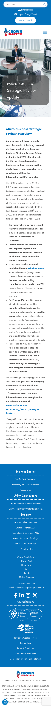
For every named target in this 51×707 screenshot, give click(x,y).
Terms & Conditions (25, 648)
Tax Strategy (25, 643)
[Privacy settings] (5, 702)
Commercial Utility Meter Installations (25, 508)
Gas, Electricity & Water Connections (25, 503)
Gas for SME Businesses (25, 479)
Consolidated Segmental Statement (25, 658)
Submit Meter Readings (25, 543)
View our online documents (25, 522)
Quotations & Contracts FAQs (25, 532)
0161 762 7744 (28, 583)
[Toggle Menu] (45, 32)
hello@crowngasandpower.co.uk (29, 587)
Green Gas (25, 489)
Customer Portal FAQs (25, 527)
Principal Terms (36, 268)
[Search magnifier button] (44, 4)
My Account (24, 20)
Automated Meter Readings (25, 538)
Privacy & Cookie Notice (25, 637)
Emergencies (27, 9)
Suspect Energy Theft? (27, 14)
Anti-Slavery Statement (25, 653)
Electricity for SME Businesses (25, 484)
